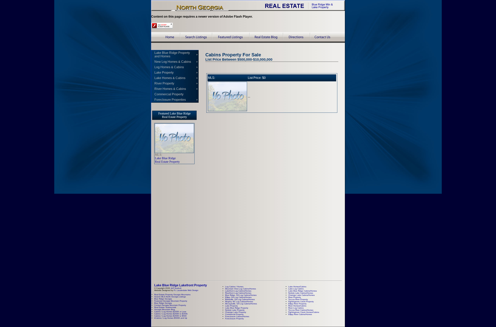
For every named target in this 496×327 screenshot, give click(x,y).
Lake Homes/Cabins (297, 287)
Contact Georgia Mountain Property (170, 305)
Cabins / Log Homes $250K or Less (170, 312)
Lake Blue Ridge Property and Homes (172, 54)
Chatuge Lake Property (235, 312)
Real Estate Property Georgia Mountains (172, 294)
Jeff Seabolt (175, 288)
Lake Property (164, 72)
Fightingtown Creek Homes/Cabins (303, 312)
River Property (164, 83)
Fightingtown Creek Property (301, 301)
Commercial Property (168, 94)
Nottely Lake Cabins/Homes (300, 293)
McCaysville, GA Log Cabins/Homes (241, 304)
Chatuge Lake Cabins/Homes (301, 295)
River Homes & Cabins (170, 88)
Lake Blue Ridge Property (236, 308)
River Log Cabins (296, 308)
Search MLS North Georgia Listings (170, 297)
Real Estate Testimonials (165, 307)
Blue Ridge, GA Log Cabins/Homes (241, 295)
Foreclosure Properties (170, 99)
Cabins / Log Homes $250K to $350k (171, 314)
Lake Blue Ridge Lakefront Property (180, 285)
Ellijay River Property (297, 304)
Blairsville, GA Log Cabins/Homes (240, 299)
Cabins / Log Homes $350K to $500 (170, 316)
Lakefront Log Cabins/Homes (238, 291)
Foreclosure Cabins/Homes (237, 316)
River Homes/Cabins (297, 306)
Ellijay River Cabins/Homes (300, 314)
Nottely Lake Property (235, 310)
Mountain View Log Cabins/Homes (240, 289)
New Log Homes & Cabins (172, 61)
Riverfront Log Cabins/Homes (238, 293)
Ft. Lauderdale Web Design (186, 290)
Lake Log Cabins (296, 289)
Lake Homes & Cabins (169, 78)
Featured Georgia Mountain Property (170, 301)
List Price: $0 (257, 77)
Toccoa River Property (298, 299)
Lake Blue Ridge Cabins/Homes (302, 291)
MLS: (211, 77)
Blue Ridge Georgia (163, 299)
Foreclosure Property (234, 319)
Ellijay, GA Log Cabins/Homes (238, 297)
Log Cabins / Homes (234, 287)
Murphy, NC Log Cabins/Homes (239, 301)
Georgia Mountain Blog (164, 309)
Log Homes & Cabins (169, 67)
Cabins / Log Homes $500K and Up (171, 318)
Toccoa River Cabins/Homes (300, 310)
